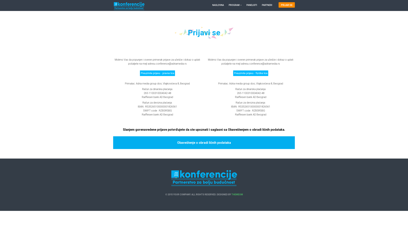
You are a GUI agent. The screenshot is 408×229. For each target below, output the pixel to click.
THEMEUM (237, 194)
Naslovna (218, 5)
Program (234, 5)
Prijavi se (286, 5)
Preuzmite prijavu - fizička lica (250, 73)
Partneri (267, 5)
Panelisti (251, 5)
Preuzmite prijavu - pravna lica (157, 73)
